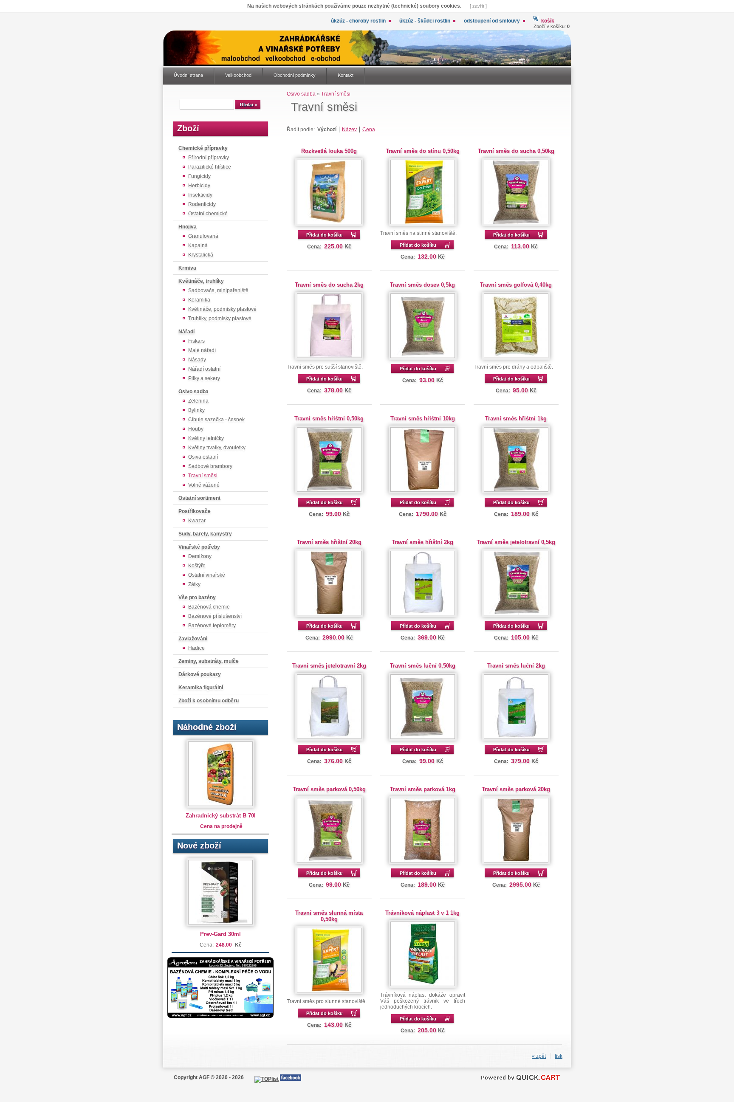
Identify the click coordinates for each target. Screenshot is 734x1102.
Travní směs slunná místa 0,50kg (329, 916)
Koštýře (197, 566)
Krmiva (187, 268)
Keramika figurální (200, 688)
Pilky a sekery (204, 378)
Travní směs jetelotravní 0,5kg (516, 542)
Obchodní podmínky (295, 75)
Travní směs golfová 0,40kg (516, 285)
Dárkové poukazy (199, 674)
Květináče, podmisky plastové (222, 309)
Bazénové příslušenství (215, 616)
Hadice (196, 648)
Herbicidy (199, 186)
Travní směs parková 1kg (422, 789)
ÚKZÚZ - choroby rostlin (358, 21)
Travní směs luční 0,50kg (422, 665)
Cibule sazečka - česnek (216, 420)
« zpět (539, 1056)
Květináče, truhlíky (201, 281)
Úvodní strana (188, 75)
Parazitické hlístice (209, 167)
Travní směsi (202, 476)
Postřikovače (194, 511)
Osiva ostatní (203, 457)
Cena (368, 129)
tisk (558, 1056)
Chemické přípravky (203, 148)
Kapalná (198, 245)
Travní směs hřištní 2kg (422, 542)
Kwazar (197, 521)
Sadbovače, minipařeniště (218, 290)
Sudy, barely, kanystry (205, 534)
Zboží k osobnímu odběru (208, 701)
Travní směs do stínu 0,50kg (423, 151)
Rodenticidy (202, 204)
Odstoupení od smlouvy (492, 21)
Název (349, 129)
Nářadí (186, 332)
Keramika (199, 300)
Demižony (200, 556)
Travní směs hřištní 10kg (422, 418)
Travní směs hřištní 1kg (516, 418)
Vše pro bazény (197, 597)
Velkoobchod (238, 75)
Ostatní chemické (208, 214)
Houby (195, 429)
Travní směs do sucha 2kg (329, 285)
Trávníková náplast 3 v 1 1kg (422, 913)
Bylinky (196, 410)
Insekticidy (200, 195)
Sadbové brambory (210, 466)
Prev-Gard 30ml (220, 934)
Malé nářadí (202, 350)
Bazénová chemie (209, 607)
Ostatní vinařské (206, 575)
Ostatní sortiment (199, 498)
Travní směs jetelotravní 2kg (329, 665)
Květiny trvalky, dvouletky (217, 448)
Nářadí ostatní (204, 369)
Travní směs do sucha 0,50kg (516, 151)
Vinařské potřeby (199, 547)
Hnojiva (187, 227)
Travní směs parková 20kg (516, 789)
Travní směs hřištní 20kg (329, 542)
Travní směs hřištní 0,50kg (329, 418)
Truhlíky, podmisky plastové (219, 318)
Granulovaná (203, 236)
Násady (197, 360)
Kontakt (345, 75)
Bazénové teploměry (212, 626)
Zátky (194, 584)
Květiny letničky (206, 438)
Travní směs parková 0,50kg (329, 789)
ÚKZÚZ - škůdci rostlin (424, 21)
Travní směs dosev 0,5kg (422, 285)
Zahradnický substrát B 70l (221, 815)
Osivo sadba (193, 392)
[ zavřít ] (478, 5)
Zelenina (198, 401)
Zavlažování (192, 639)
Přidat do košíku (324, 234)
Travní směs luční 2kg (516, 665)
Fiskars (196, 341)
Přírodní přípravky (208, 158)
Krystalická (200, 255)
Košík (547, 21)
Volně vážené (204, 485)
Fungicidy (199, 176)
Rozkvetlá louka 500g (329, 151)
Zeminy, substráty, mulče (208, 661)
